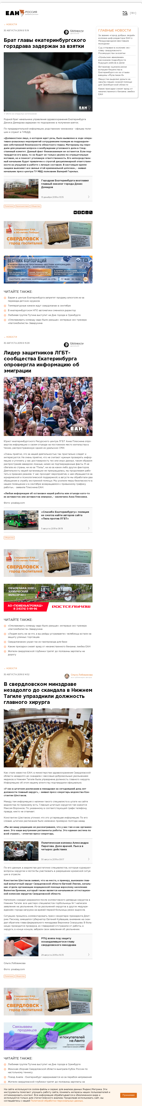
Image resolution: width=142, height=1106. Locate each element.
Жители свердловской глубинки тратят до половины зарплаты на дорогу (46, 653)
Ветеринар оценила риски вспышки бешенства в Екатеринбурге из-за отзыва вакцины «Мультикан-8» (113, 71)
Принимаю (128, 1095)
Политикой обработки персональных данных (57, 1101)
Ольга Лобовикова (81, 675)
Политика (9, 206)
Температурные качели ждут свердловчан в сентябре (39, 306)
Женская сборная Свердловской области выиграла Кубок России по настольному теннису (48, 1071)
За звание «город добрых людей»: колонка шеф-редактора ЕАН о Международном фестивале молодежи (116, 40)
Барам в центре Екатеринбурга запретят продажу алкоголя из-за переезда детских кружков (46, 299)
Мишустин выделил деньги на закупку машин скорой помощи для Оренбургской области (115, 82)
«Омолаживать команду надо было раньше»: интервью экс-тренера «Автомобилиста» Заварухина (47, 321)
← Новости (10, 24)
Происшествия (22, 206)
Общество (35, 206)
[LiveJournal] (90, 212)
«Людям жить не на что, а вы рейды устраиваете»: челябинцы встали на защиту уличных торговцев (49, 635)
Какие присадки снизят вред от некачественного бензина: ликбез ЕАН (49, 647)
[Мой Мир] (87, 212)
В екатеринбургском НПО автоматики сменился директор (42, 311)
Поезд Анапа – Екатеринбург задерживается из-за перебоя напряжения (50, 1077)
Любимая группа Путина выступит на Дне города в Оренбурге (44, 315)
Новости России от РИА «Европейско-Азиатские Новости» (15, 13)
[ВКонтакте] (75, 212)
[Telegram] (83, 212)
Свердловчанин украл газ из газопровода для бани (37, 642)
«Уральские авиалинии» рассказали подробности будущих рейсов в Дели (112, 60)
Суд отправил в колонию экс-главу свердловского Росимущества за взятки (114, 50)
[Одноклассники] (79, 212)
